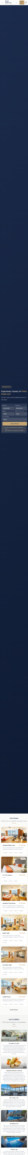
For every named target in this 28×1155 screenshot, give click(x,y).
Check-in (4, 405)
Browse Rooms (14, 1009)
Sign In (22, 2)
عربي (17, 2)
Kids (19, 411)
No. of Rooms (5, 416)
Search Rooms (15, 423)
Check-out (17, 405)
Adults (4, 411)
